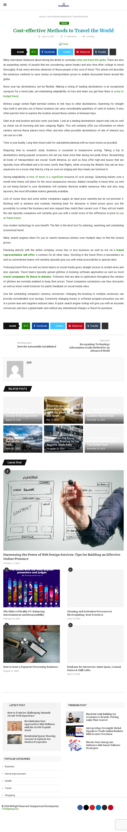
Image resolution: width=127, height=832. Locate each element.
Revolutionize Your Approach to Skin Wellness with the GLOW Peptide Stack (39, 726)
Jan (29, 362)
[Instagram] (104, 807)
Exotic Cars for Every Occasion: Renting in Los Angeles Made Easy (62, 442)
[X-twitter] (86, 807)
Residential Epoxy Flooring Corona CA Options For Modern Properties (40, 739)
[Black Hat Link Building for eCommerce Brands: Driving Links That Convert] (75, 717)
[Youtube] (92, 807)
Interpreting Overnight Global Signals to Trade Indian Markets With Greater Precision (104, 731)
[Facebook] (80, 807)
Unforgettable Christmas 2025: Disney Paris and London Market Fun (103, 413)
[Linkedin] (98, 807)
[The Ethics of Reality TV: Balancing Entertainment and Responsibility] (31, 588)
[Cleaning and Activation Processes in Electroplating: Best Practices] (95, 588)
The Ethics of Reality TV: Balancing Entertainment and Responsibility (24, 613)
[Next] (122, 388)
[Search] (122, 5)
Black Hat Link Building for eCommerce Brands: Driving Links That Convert (102, 717)
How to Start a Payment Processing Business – (31, 666)
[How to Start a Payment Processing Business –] (31, 644)
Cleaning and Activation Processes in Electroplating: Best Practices (89, 613)
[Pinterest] (110, 807)
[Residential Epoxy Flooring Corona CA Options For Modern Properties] (14, 739)
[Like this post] (35, 52)
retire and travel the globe (91, 60)
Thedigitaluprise (10, 809)
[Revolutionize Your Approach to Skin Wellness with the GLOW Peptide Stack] (14, 726)
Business (9, 766)
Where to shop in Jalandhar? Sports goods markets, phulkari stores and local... (62, 411)
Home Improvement (15, 773)
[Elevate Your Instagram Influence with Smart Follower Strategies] (75, 745)
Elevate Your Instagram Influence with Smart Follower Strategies (103, 745)
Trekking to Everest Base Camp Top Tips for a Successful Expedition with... (22, 439)
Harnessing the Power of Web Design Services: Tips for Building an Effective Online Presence (61, 557)
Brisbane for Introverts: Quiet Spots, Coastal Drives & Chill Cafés (94, 668)
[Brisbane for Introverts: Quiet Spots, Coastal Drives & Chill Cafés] (95, 644)
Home (42, 16)
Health (8, 781)
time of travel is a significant (45, 177)
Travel (64, 23)
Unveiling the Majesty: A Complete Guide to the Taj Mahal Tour (103, 442)
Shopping (10, 795)
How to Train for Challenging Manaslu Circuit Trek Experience (22, 413)
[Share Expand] (112, 52)
